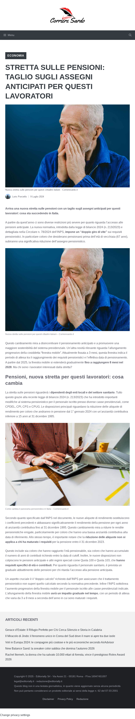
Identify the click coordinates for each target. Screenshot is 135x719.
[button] (130, 35)
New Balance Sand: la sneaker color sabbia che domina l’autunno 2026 (50, 648)
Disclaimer (48, 699)
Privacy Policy (65, 699)
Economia (15, 55)
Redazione (82, 699)
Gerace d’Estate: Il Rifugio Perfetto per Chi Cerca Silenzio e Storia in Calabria (53, 629)
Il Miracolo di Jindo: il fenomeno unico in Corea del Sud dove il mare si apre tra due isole (60, 636)
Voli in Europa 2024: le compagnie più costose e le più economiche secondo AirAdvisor (59, 642)
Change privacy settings (15, 715)
